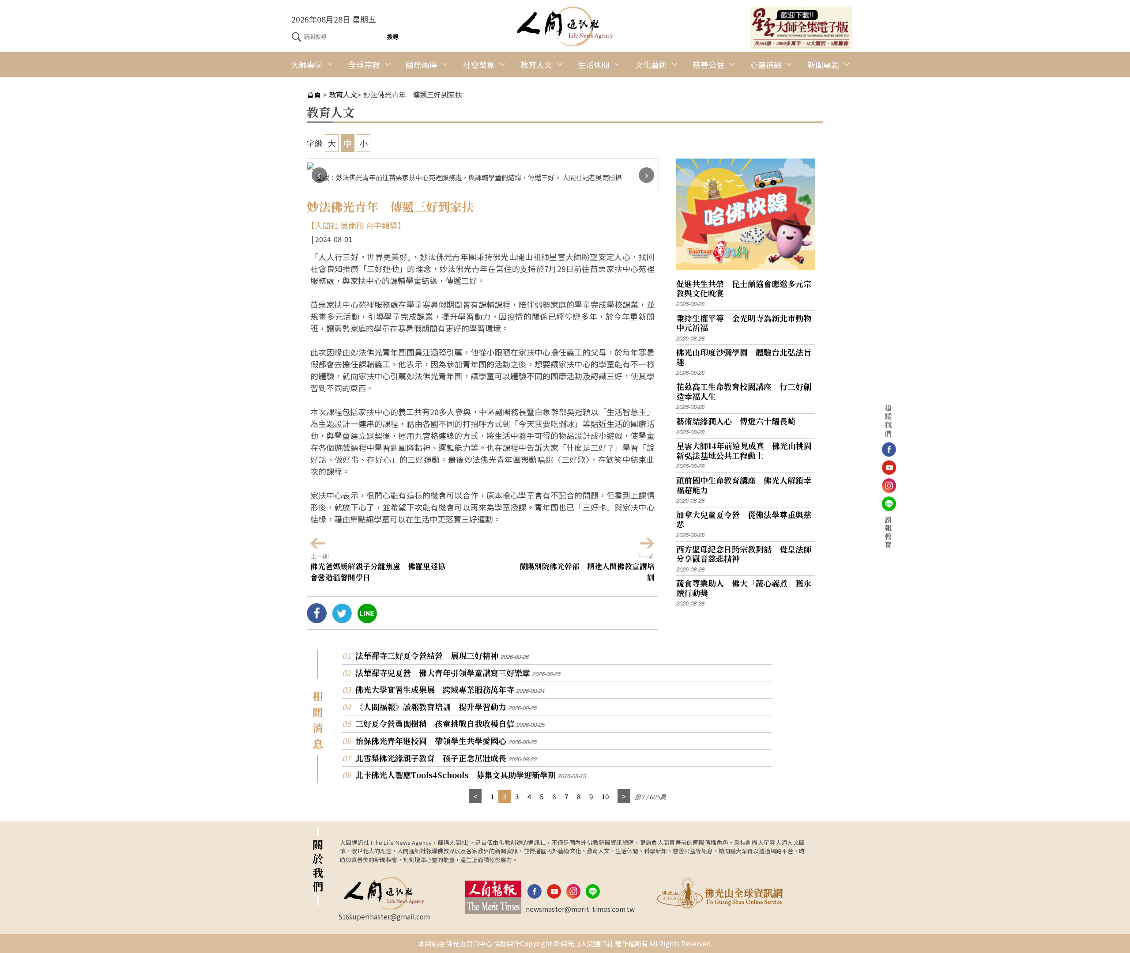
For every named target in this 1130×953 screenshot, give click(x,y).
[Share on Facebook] (317, 619)
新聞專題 (823, 64)
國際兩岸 (421, 64)
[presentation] (319, 175)
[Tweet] (342, 619)
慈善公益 (708, 64)
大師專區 (307, 64)
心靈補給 (766, 64)
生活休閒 (594, 64)
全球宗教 (364, 64)
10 (605, 796)
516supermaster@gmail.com (384, 916)
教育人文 (536, 64)
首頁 (314, 94)
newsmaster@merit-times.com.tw (580, 909)
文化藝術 (651, 64)
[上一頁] (475, 796)
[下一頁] (624, 796)
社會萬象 (479, 64)
